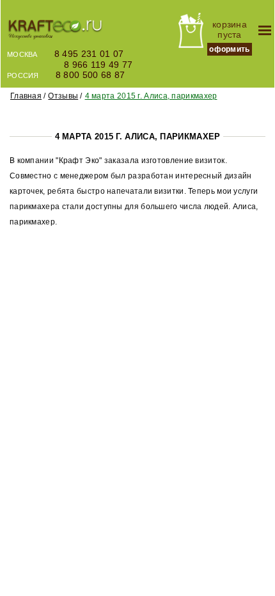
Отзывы (63, 95)
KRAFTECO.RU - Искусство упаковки (55, 30)
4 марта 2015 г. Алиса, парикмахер (151, 95)
